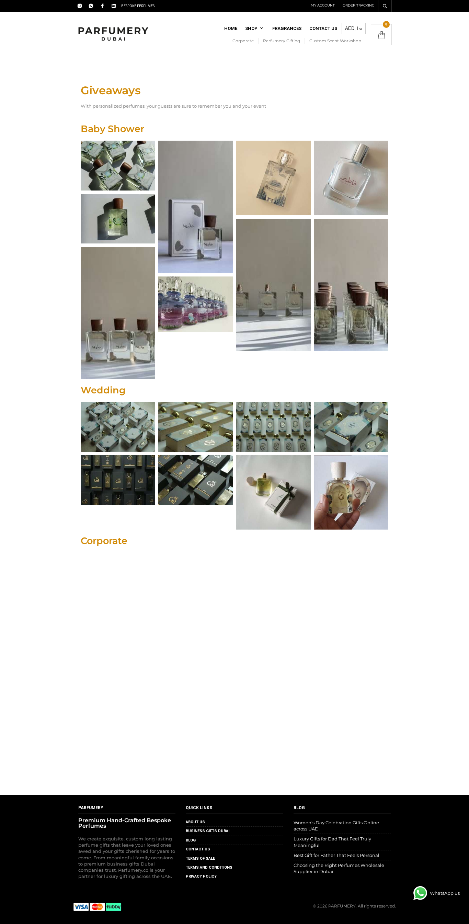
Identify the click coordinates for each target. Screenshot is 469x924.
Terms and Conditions (209, 867)
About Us (195, 822)
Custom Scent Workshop (335, 40)
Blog (191, 840)
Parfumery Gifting (281, 40)
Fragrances (286, 28)
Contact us (323, 28)
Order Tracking (359, 5)
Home (230, 28)
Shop (251, 28)
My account (323, 5)
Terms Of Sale (200, 858)
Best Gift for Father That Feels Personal (336, 855)
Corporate (243, 40)
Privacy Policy (201, 876)
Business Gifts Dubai (207, 831)
